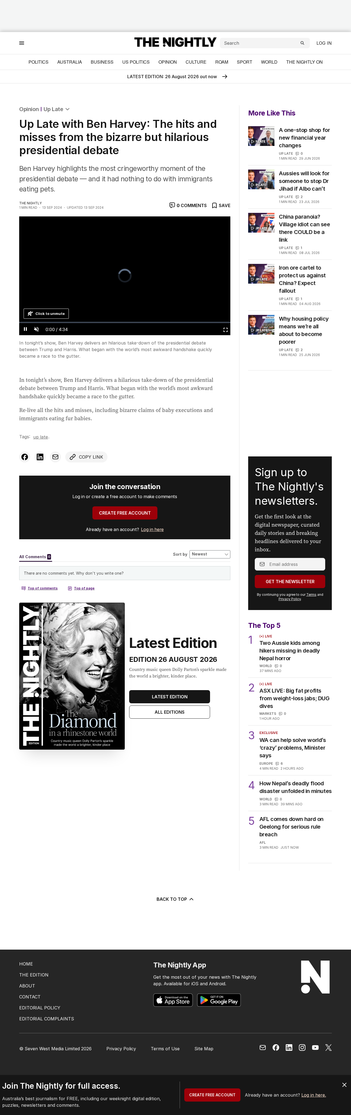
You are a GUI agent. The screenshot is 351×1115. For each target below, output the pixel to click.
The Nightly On (304, 62)
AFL (262, 842)
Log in (324, 43)
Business (102, 62)
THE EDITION (34, 975)
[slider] (124, 322)
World (269, 62)
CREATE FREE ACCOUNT (125, 513)
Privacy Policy (290, 599)
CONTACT (30, 997)
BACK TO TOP (172, 899)
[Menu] (21, 43)
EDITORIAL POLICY (39, 1007)
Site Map (203, 1048)
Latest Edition (170, 696)
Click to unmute (50, 313)
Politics (39, 62)
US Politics (136, 62)
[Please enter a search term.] (302, 43)
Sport (244, 62)
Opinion (167, 62)
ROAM (221, 62)
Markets (267, 714)
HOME (26, 964)
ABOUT (27, 986)
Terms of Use (165, 1048)
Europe (266, 763)
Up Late (53, 109)
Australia (69, 62)
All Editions (170, 712)
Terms (311, 594)
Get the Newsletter (290, 581)
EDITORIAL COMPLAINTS (46, 1018)
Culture (196, 62)
